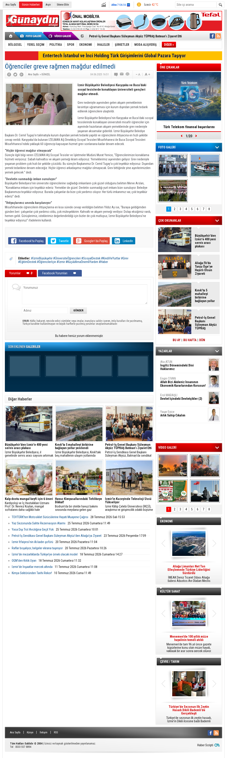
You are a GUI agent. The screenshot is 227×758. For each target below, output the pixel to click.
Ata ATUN (177, 365)
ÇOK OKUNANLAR (169, 220)
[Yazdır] (128, 74)
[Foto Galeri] (31, 36)
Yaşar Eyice (172, 413)
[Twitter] (15, 74)
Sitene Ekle (63, 4)
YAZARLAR (165, 351)
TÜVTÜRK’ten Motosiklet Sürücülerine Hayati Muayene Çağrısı (50, 517)
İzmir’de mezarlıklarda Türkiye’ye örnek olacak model (45, 554)
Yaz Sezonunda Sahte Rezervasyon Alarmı (38, 523)
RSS (56, 732)
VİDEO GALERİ (167, 447)
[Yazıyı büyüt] (147, 74)
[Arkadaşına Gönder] (122, 74)
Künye (30, 732)
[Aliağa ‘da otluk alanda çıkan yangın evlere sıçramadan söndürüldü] (173, 465)
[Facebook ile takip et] (212, 36)
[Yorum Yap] (116, 74)
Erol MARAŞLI (181, 396)
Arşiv (48, 4)
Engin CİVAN (183, 382)
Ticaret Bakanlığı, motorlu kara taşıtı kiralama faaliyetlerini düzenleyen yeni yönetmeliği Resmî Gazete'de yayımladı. (189, 574)
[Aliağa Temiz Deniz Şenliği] (205, 165)
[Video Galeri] (60, 36)
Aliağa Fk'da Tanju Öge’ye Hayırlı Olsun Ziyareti (204, 268)
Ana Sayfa (11, 4)
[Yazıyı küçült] (137, 74)
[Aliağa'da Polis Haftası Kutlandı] (205, 491)
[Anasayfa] (11, 36)
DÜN (202, 340)
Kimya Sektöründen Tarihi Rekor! (32, 573)
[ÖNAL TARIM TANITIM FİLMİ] (173, 491)
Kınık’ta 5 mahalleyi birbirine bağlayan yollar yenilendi (205, 295)
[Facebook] (9, 74)
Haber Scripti (205, 745)
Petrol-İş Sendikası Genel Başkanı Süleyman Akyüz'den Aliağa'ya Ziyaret (57, 535)
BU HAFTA (189, 340)
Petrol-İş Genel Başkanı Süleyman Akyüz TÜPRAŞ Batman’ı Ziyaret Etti (135, 36)
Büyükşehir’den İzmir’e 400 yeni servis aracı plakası (205, 241)
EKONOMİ (166, 521)
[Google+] (21, 74)
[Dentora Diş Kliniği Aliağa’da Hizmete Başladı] (173, 165)
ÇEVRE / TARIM (169, 661)
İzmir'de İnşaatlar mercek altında (32, 567)
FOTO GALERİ (167, 147)
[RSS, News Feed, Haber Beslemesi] (218, 36)
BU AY (176, 340)
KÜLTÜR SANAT (170, 591)
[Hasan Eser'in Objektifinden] (173, 190)
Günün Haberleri (31, 4)
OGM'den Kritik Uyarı (24, 560)
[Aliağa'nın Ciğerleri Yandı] (205, 465)
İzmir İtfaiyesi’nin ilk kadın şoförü (32, 542)
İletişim (43, 732)
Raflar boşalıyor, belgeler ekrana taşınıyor (37, 548)
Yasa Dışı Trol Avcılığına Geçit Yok (33, 529)
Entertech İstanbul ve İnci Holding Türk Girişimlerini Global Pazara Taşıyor (114, 55)
